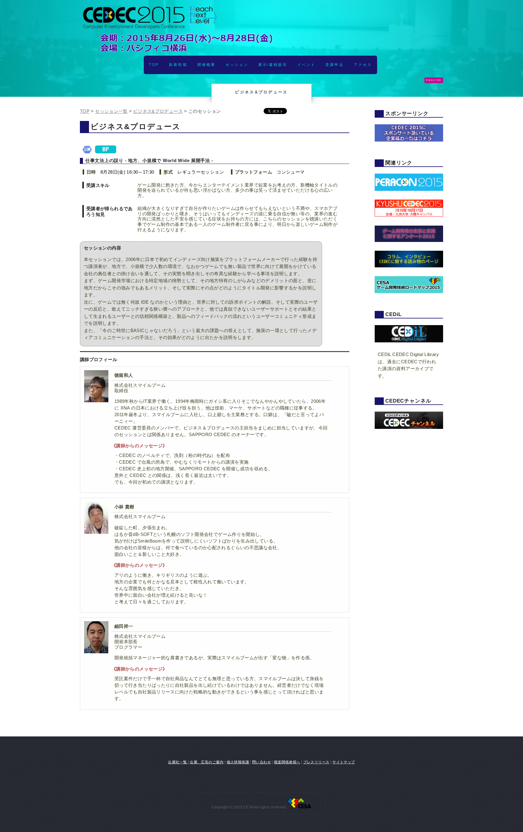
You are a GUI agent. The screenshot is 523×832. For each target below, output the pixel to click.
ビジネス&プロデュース (158, 111)
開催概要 (206, 65)
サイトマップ (343, 762)
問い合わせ (261, 762)
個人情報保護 (238, 762)
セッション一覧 (111, 111)
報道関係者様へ (287, 762)
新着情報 (178, 65)
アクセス (363, 65)
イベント (306, 65)
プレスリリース (316, 762)
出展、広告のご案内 (206, 762)
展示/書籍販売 (272, 65)
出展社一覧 (178, 762)
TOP (154, 65)
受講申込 (334, 65)
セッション (236, 65)
